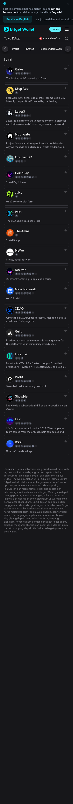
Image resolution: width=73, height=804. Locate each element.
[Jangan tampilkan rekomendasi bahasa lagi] (68, 4)
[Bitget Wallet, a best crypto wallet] (19, 29)
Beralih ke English (17, 19)
